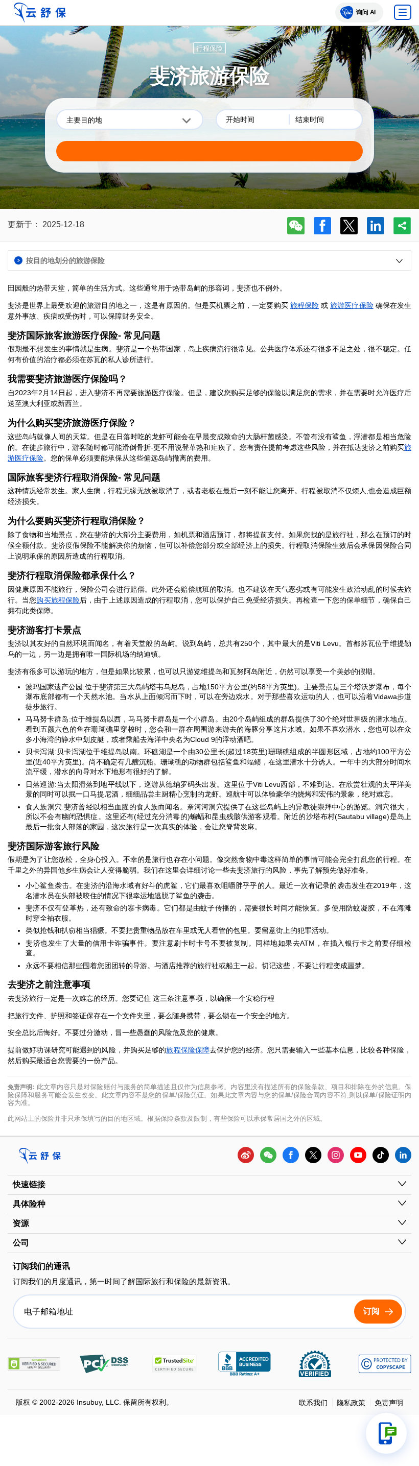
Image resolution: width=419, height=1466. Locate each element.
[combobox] (129, 119)
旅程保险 (304, 305)
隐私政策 (351, 1403)
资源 (21, 1223)
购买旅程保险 (58, 600)
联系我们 (313, 1403)
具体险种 (29, 1203)
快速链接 (29, 1184)
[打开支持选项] (386, 1433)
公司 (21, 1242)
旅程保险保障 (188, 1050)
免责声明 (389, 1403)
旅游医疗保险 (351, 305)
